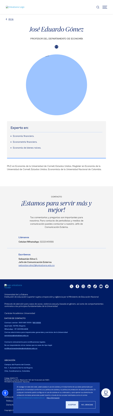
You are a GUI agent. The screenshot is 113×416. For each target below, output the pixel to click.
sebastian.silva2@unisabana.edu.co (37, 265)
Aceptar (72, 405)
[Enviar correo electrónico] (56, 47)
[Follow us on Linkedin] (89, 286)
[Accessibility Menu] (5, 393)
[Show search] (97, 7)
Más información (53, 398)
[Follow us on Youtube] (101, 286)
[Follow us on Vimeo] (107, 286)
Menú (104, 7)
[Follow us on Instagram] (83, 286)
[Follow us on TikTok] (95, 286)
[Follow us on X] (71, 286)
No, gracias (87, 405)
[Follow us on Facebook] (77, 286)
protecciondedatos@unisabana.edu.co (31, 398)
